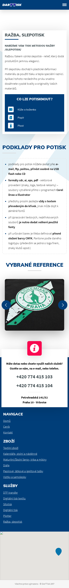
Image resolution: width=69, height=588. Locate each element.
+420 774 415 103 (34, 377)
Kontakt (8, 432)
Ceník (6, 427)
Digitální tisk (10, 510)
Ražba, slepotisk (12, 521)
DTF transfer (10, 492)
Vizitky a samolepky (14, 477)
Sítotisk (7, 504)
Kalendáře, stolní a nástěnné (20, 454)
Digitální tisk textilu (14, 498)
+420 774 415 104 (34, 385)
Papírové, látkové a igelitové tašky (23, 471)
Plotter (7, 516)
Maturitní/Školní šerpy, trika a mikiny (25, 459)
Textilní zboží (10, 448)
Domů (7, 421)
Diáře (6, 465)
